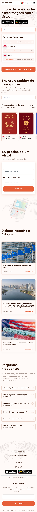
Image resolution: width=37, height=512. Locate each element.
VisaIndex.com (18, 445)
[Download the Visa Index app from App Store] (7, 22)
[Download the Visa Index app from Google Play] (21, 22)
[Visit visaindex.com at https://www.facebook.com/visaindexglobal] (16, 467)
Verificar (18, 189)
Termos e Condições (18, 451)
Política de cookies (18, 459)
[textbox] (18, 172)
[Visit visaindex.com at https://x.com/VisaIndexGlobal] (21, 467)
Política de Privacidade (18, 455)
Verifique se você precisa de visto (18, 69)
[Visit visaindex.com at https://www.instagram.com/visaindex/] (19, 467)
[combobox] (18, 171)
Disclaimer (18, 462)
